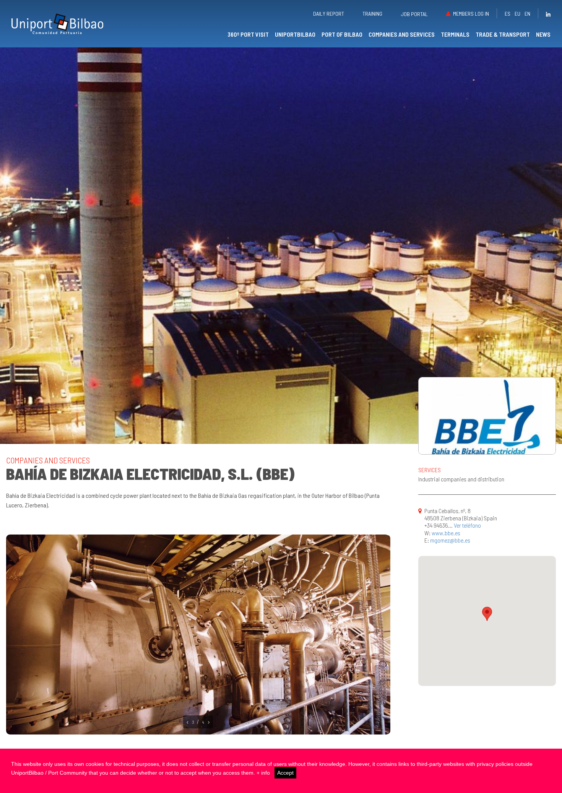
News (543, 34)
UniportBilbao (295, 34)
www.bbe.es (446, 532)
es (507, 13)
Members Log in (471, 13)
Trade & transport (503, 34)
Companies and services (402, 34)
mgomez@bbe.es (450, 540)
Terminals (455, 34)
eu (517, 13)
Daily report (328, 13)
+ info (263, 773)
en (527, 13)
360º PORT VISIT (248, 34)
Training (372, 13)
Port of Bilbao (342, 34)
